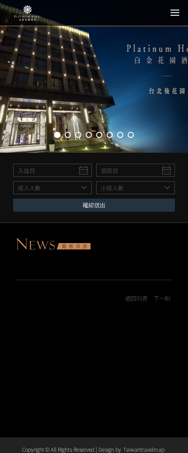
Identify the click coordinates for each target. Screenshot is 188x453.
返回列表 (136, 298)
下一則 (162, 298)
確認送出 (94, 205)
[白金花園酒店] (46, 13)
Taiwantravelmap (143, 449)
